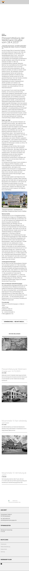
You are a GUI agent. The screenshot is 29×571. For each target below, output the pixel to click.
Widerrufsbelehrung (5, 546)
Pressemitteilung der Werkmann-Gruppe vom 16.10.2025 (14, 370)
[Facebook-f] (4, 563)
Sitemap (3, 551)
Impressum (3, 544)
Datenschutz (4, 549)
